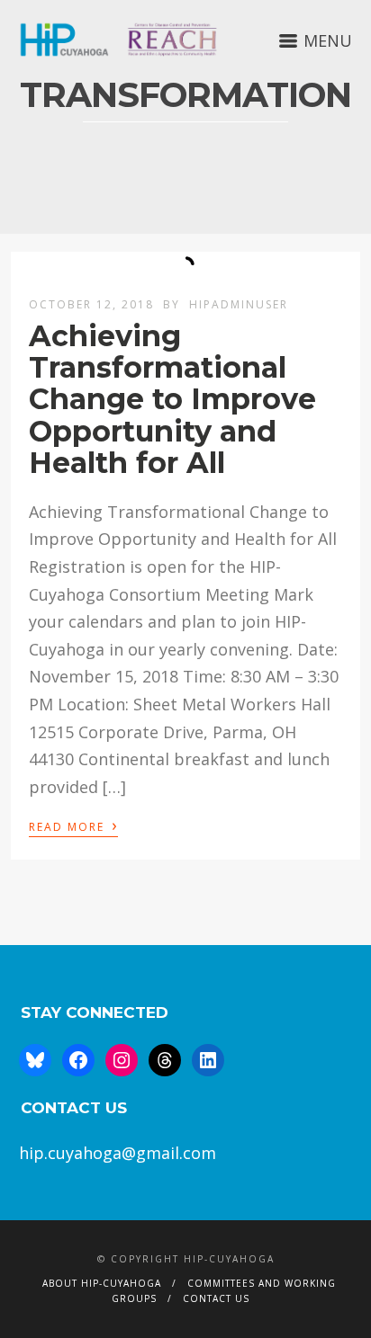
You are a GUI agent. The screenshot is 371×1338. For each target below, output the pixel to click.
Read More (73, 825)
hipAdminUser (238, 304)
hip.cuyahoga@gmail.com (117, 1153)
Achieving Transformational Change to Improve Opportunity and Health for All (172, 399)
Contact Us (216, 1298)
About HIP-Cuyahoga (101, 1283)
